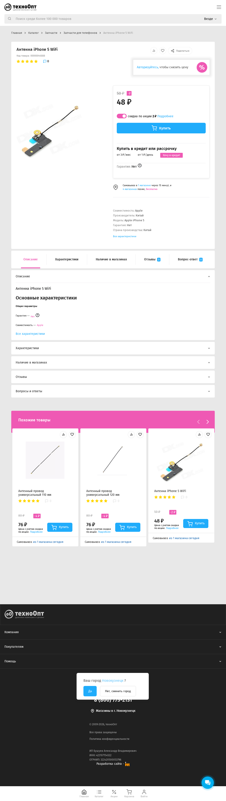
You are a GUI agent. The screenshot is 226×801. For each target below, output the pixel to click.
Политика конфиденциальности (109, 738)
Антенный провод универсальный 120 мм (102, 493)
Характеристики (66, 259)
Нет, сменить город (118, 691)
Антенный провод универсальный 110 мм (34, 493)
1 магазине (144, 185)
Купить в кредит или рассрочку (147, 149)
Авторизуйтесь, (148, 67)
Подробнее (165, 116)
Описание (30, 259)
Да (90, 691)
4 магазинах (130, 189)
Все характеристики (124, 236)
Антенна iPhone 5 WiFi (170, 491)
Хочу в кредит (171, 155)
